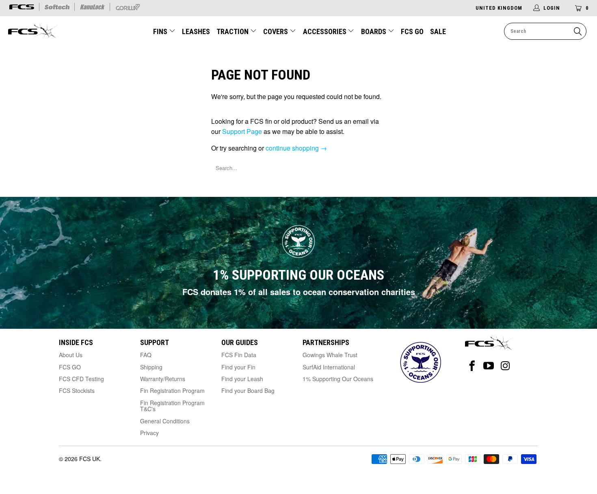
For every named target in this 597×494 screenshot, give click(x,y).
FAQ (145, 355)
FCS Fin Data (238, 355)
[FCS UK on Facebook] (472, 366)
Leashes (196, 31)
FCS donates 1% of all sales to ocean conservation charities (298, 292)
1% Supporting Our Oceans (338, 379)
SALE (438, 31)
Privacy (149, 433)
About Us (70, 355)
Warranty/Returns (162, 379)
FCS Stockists (77, 390)
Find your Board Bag (248, 390)
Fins (160, 31)
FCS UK (89, 459)
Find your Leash (242, 379)
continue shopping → (296, 148)
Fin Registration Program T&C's (172, 406)
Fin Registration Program (172, 390)
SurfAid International (329, 367)
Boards (374, 31)
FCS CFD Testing (81, 379)
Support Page (242, 131)
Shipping (151, 367)
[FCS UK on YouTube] (489, 366)
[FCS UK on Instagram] (505, 366)
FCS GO (412, 31)
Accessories (325, 31)
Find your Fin (238, 367)
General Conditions (165, 421)
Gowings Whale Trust (330, 355)
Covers (276, 31)
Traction (233, 31)
